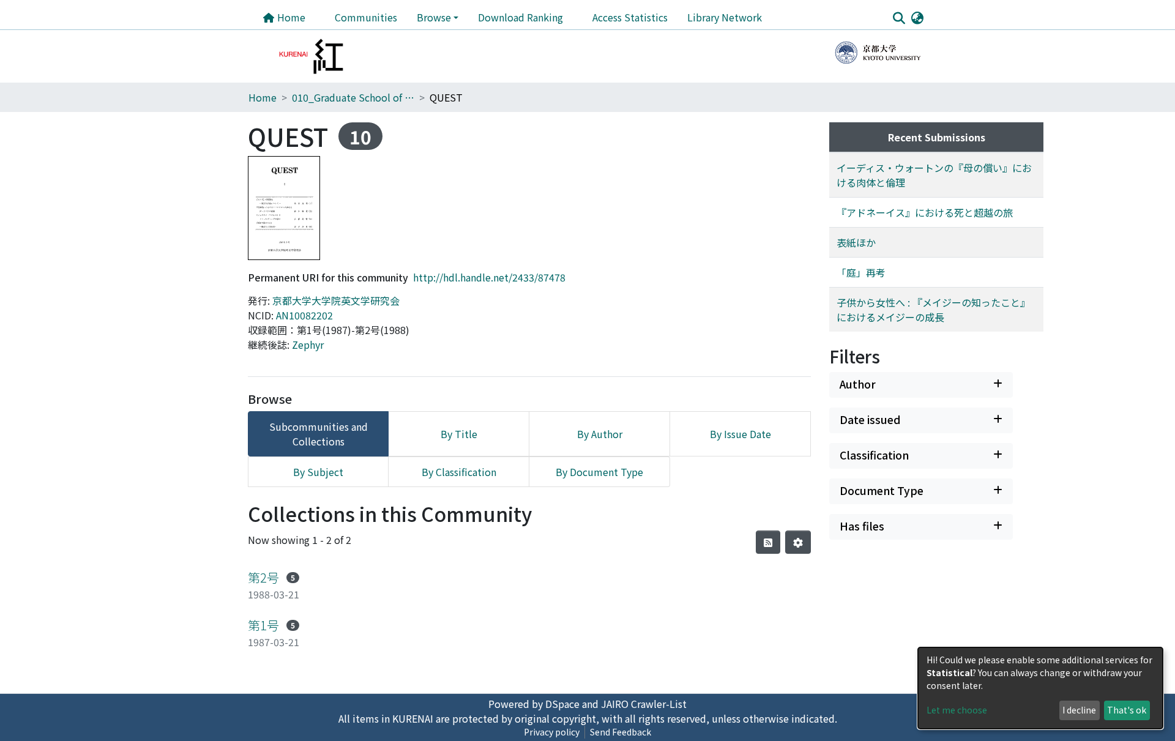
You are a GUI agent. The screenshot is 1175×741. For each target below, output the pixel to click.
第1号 (263, 625)
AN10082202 (304, 315)
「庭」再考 (861, 272)
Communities (366, 17)
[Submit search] (898, 18)
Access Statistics (630, 17)
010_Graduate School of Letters (353, 97)
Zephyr (308, 344)
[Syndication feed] (768, 542)
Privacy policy (552, 732)
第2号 (263, 577)
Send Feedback (620, 732)
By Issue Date (740, 433)
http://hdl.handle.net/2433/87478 (489, 277)
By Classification (459, 471)
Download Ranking (520, 17)
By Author (599, 433)
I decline (1079, 710)
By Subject (318, 471)
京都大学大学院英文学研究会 (336, 300)
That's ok (1126, 710)
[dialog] (1040, 688)
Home (290, 17)
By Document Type (599, 471)
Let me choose (957, 710)
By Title (459, 433)
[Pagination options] (798, 542)
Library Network (724, 17)
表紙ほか (856, 242)
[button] (917, 17)
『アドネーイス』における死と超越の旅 (925, 212)
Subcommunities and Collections (318, 434)
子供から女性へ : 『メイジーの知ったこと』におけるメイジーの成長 (933, 309)
